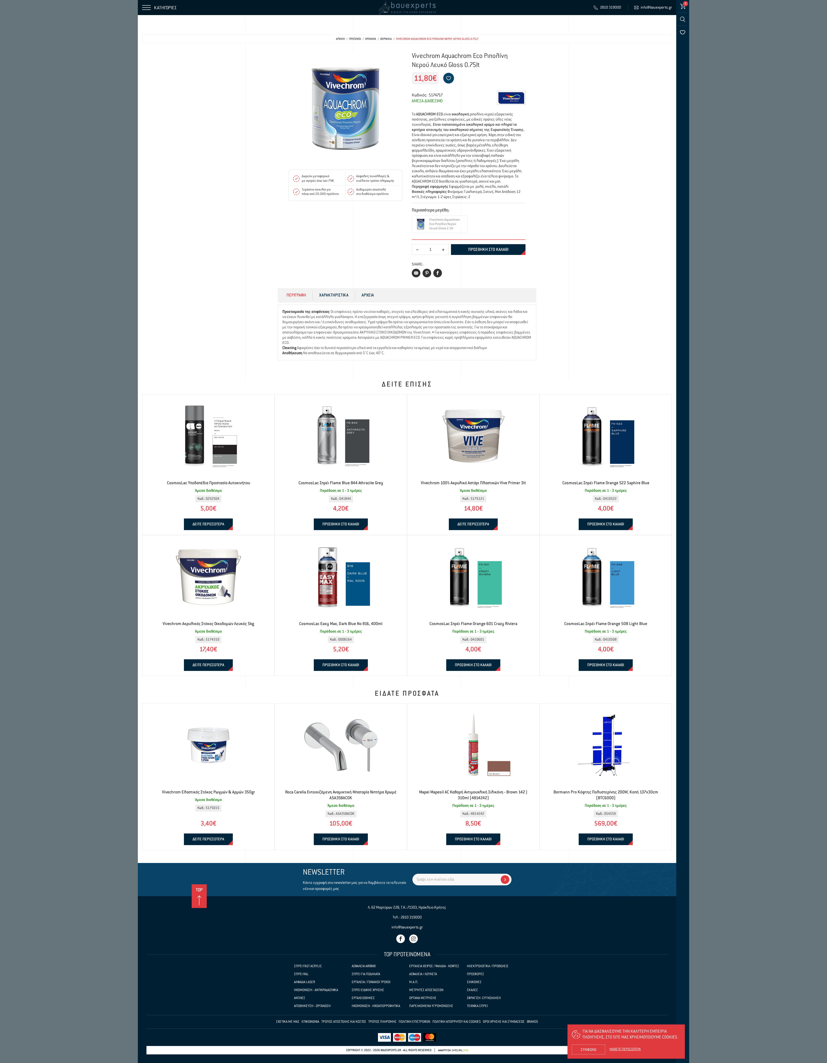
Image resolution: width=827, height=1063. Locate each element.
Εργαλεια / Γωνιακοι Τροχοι (371, 982)
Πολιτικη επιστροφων (414, 1022)
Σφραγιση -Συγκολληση (484, 998)
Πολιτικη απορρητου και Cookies (456, 1022)
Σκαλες (472, 990)
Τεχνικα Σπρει (477, 1006)
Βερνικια (386, 39)
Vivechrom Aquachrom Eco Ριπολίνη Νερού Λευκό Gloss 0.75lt (437, 39)
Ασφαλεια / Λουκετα (423, 974)
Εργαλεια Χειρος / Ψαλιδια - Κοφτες (434, 966)
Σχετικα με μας (287, 1022)
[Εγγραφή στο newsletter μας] (505, 879)
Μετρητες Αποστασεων (426, 990)
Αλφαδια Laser (304, 982)
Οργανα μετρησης (422, 998)
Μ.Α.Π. (413, 982)
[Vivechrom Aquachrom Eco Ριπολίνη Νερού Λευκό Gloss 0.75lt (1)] (345, 108)
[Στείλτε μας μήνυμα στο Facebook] (400, 938)
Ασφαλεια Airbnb (364, 966)
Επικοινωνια (310, 1022)
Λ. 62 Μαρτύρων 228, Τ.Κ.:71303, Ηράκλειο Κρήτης (407, 907)
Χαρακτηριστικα (333, 295)
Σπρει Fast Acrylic (308, 966)
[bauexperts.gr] (407, 7)
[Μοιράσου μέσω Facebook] (437, 273)
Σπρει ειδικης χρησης (368, 990)
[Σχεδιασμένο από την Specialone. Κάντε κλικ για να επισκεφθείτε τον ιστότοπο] (453, 1050)
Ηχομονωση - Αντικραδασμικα (316, 990)
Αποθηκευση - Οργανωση (312, 1006)
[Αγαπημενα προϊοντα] (682, 32)
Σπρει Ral (301, 974)
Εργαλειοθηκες (363, 998)
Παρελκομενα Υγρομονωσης (431, 1006)
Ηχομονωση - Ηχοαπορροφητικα (376, 1006)
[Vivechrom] (511, 98)
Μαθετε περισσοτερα (625, 1049)
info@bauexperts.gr (407, 927)
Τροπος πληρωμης (382, 1022)
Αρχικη (340, 39)
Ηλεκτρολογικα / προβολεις (487, 966)
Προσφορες (475, 974)
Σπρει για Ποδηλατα (366, 974)
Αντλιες (299, 998)
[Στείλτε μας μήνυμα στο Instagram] (413, 938)
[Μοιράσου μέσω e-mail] (416, 273)
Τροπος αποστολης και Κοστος (343, 1022)
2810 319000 (411, 917)
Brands (532, 1022)
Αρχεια (368, 295)
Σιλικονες (474, 982)
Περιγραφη (296, 295)
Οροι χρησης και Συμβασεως (504, 1022)
